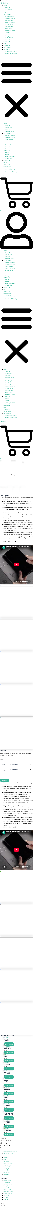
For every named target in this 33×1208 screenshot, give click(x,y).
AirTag (7, 36)
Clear (10, 772)
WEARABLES (7, 32)
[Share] (24, 2)
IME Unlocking (7, 49)
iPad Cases (8, 11)
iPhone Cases (8, 9)
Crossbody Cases (10, 16)
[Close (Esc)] (27, 2)
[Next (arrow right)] (30, 604)
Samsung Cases (9, 13)
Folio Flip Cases (9, 20)
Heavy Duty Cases (10, 22)
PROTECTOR (7, 41)
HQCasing (4, 421)
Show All (7, 7)
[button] (16, 89)
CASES (5, 5)
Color (3, 764)
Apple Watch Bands (10, 38)
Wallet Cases (8, 28)
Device (4, 770)
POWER (5, 43)
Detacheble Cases (10, 18)
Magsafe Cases (9, 26)
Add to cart (5, 780)
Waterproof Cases (10, 30)
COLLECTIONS (7, 15)
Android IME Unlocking (11, 53)
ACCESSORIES (7, 47)
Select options (9, 1044)
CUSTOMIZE (7, 45)
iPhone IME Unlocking (10, 51)
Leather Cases (9, 24)
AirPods (7, 34)
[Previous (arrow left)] (3, 604)
